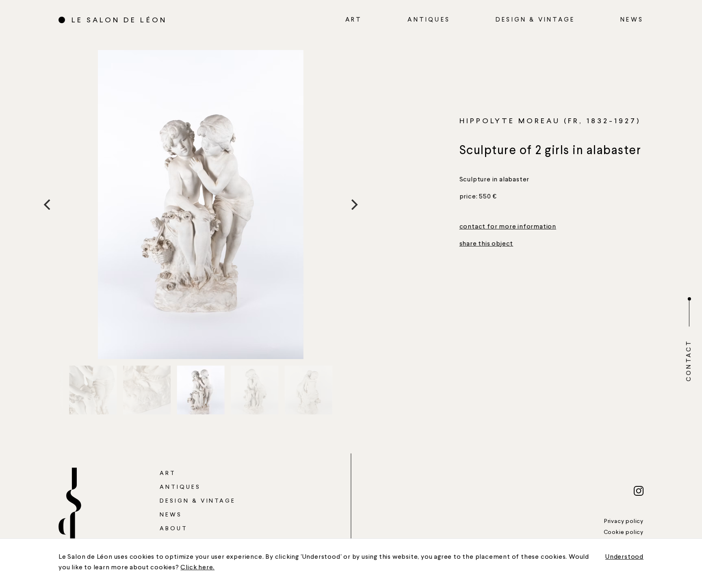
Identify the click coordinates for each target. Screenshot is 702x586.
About (174, 529)
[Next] (353, 204)
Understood (624, 557)
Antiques (428, 20)
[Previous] (48, 204)
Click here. (197, 567)
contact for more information (507, 227)
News (632, 20)
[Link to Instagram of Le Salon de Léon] (639, 491)
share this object (486, 244)
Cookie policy (624, 532)
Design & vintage (535, 20)
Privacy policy (624, 521)
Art (353, 20)
